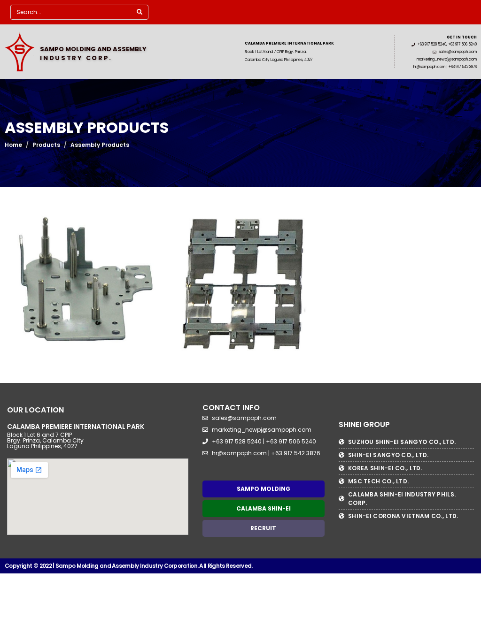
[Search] (139, 12)
